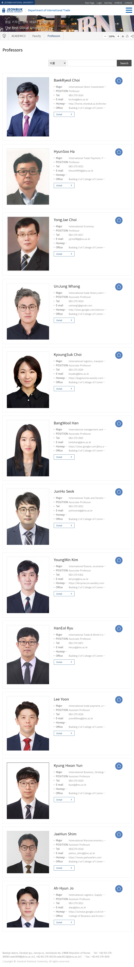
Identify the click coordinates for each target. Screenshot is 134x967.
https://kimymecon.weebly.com (86, 583)
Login (99, 2)
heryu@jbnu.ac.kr (78, 647)
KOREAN (118, 2)
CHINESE (128, 2)
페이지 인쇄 (127, 36)
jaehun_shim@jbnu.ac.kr (82, 853)
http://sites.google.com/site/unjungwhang (92, 309)
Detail (59, 114)
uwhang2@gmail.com (80, 305)
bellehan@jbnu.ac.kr (80, 442)
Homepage (119, 80)
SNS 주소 (132, 36)
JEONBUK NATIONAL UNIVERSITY (18, 2)
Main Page (89, 2)
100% (112, 36)
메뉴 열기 (129, 10)
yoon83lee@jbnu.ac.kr (81, 718)
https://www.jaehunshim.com (85, 857)
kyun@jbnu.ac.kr (77, 784)
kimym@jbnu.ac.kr (78, 579)
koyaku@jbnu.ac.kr (79, 373)
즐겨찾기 (123, 36)
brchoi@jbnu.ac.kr (78, 99)
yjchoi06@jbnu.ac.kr (79, 239)
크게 (118, 36)
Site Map (108, 2)
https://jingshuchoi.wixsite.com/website (91, 378)
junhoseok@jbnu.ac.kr (80, 510)
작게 (105, 36)
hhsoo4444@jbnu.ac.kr (81, 170)
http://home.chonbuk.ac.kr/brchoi (87, 103)
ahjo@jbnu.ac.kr (77, 907)
